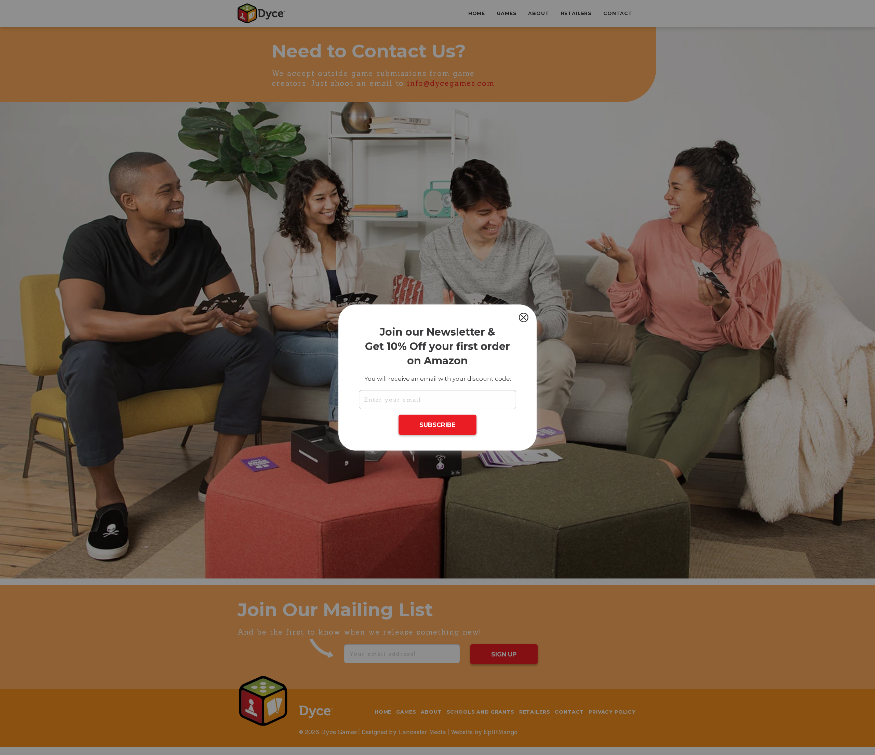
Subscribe (437, 424)
